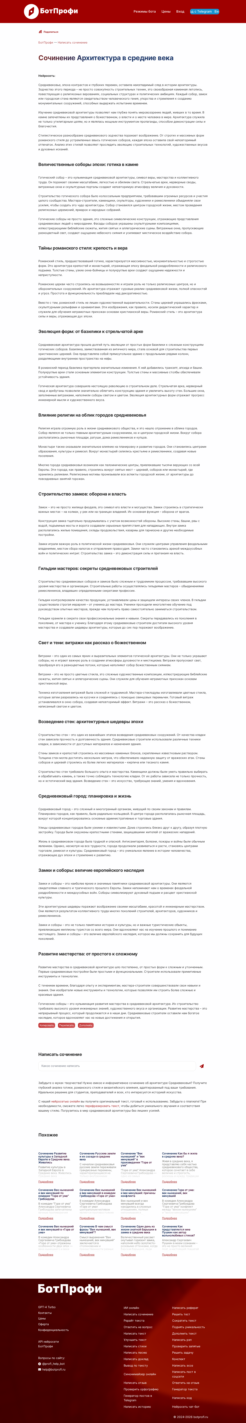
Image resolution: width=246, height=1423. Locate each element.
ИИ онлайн (131, 1308)
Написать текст (135, 1333)
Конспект (178, 1359)
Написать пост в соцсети (184, 1374)
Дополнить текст (184, 1333)
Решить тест (181, 1314)
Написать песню (135, 1352)
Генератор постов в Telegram (138, 1398)
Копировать (47, 1025)
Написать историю (137, 1406)
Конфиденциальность (53, 1330)
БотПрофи (45, 42)
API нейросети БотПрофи (48, 1344)
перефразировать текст (102, 1106)
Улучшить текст (135, 1340)
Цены (166, 11)
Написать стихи (135, 1346)
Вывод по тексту (136, 1365)
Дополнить (85, 1025)
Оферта (43, 1324)
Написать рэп (182, 1340)
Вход (180, 11)
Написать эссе (182, 1365)
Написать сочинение (72, 42)
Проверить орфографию (141, 1389)
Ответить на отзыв (185, 1383)
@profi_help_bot (53, 1363)
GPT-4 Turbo (47, 1307)
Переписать (66, 1025)
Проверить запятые (186, 1346)
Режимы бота (145, 11)
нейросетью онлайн (65, 1101)
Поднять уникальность (188, 1327)
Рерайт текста (134, 1320)
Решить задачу (182, 1352)
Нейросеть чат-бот (186, 1406)
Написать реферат (185, 1308)
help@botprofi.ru (53, 1369)
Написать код (182, 1398)
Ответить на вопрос (138, 1327)
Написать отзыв (135, 1383)
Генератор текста (185, 1389)
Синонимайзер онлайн (140, 1374)
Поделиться (51, 31)
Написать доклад (136, 1359)
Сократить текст (184, 1320)
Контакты (45, 1313)
